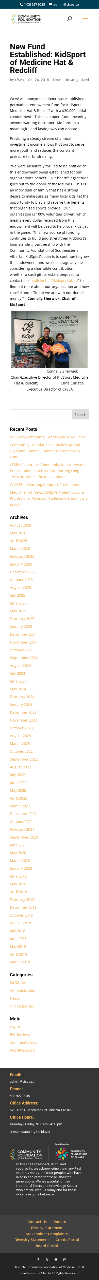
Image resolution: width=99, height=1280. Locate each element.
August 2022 (20, 767)
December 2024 (23, 634)
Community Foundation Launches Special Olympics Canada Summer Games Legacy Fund (45, 450)
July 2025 (17, 595)
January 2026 (21, 564)
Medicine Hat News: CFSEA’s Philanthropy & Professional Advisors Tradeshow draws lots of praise (49, 498)
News (57, 79)
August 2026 (20, 525)
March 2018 (20, 961)
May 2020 (18, 852)
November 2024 (23, 642)
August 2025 (20, 587)
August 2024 (20, 665)
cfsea (19, 79)
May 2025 (18, 611)
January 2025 (21, 626)
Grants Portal (67, 1239)
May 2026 (18, 533)
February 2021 (22, 829)
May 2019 (18, 884)
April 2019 (18, 891)
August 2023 (20, 735)
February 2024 (22, 696)
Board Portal (47, 1245)
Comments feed (23, 1042)
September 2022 (24, 759)
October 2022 (21, 751)
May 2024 (18, 689)
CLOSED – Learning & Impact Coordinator (45, 484)
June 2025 (18, 603)
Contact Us (37, 1221)
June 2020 (18, 845)
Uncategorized (76, 79)
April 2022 (18, 798)
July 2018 (17, 930)
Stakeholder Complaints (47, 1233)
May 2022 (18, 790)
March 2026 (20, 548)
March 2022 (20, 806)
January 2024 (21, 704)
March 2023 (20, 743)
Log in (15, 1026)
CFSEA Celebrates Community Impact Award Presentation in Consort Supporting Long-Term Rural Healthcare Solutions (47, 470)
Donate (59, 1221)
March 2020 (20, 860)
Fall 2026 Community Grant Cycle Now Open (47, 437)
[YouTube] (56, 1260)
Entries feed (20, 1034)
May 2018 (18, 946)
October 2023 (21, 728)
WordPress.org (22, 1050)
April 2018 (18, 954)
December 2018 (23, 907)
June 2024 (18, 681)
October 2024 (21, 650)
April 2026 (18, 540)
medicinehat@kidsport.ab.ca (53, 280)
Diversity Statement (31, 1239)
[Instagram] (64, 1260)
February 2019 (22, 899)
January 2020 (21, 868)
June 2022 (18, 782)
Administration (22, 990)
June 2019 (18, 876)
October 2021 (21, 821)
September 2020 (24, 837)
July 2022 (17, 774)
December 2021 (23, 813)
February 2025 (22, 618)
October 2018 (21, 915)
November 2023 (23, 720)
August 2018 (20, 922)
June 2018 (18, 938)
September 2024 (24, 657)
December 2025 (23, 572)
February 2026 (22, 556)
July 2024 (17, 673)
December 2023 (23, 712)
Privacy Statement (47, 1227)
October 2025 (21, 579)
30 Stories (18, 982)
